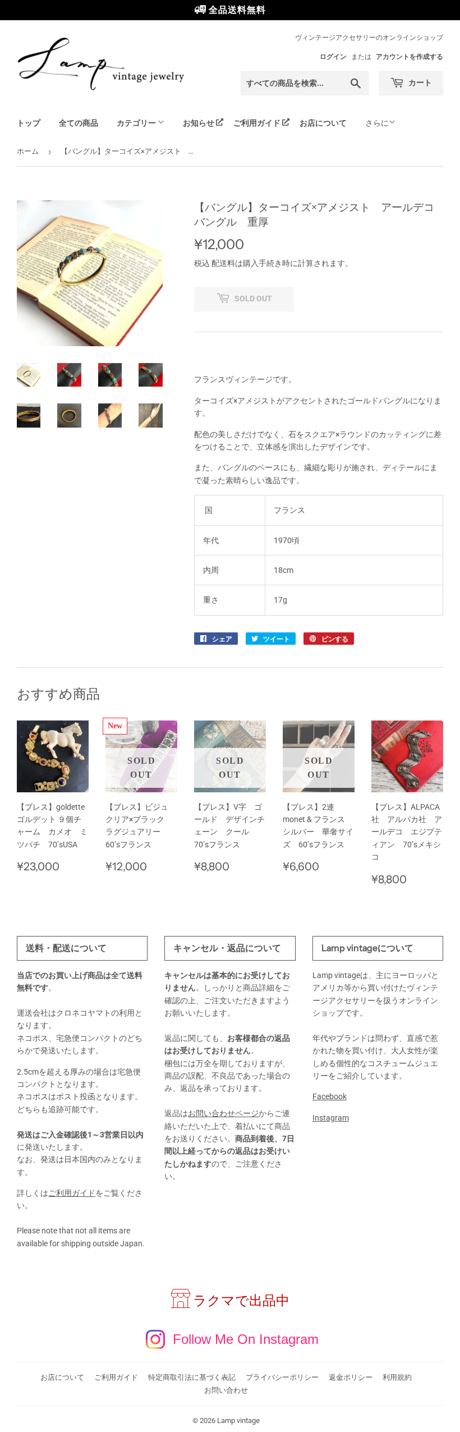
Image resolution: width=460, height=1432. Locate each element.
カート (419, 82)
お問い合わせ (226, 1390)
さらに (377, 122)
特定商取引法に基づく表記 (192, 1377)
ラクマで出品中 (241, 1300)
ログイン (333, 57)
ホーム (28, 151)
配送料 (223, 263)
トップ (28, 122)
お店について (323, 122)
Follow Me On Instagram (246, 1339)
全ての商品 (78, 122)
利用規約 (397, 1377)
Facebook (329, 1096)
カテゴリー (137, 122)
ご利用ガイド (256, 122)
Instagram (330, 1117)
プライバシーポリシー (282, 1377)
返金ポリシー (350, 1377)
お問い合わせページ (223, 1113)
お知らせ (198, 122)
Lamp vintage (238, 1420)
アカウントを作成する (409, 57)
